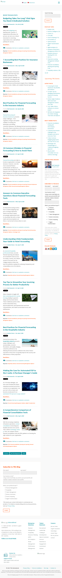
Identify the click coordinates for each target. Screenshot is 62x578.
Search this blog (49, 13)
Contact (53, 537)
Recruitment (42, 528)
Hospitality (31, 532)
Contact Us (53, 568)
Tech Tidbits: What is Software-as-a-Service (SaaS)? (53, 108)
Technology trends (16, 232)
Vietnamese (32, 2)
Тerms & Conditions (37, 568)
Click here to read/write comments (20, 48)
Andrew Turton (10, 245)
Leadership (42, 530)
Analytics (51, 29)
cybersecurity (52, 41)
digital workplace (52, 47)
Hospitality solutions (12, 275)
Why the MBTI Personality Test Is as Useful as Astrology (53, 152)
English (25, 2)
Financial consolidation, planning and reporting (17, 51)
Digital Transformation (30, 403)
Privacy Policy (11, 506)
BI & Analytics (31, 539)
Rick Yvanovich (10, 24)
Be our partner (54, 535)
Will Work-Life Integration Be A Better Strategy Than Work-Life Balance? (54, 113)
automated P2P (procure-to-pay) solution (14, 394)
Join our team (54, 526)
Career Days (54, 533)
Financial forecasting (8, 160)
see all (46, 73)
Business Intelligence (54, 31)
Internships (54, 531)
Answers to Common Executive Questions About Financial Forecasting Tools (19, 195)
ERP (49, 57)
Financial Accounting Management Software (20, 186)
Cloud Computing (53, 37)
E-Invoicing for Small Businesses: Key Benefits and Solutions (54, 87)
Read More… (6, 44)
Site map (46, 568)
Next (24, 453)
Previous (6, 453)
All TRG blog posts (15, 453)
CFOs (9, 444)
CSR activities (52, 39)
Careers (50, 33)
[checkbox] (20, 493)
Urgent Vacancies (55, 528)
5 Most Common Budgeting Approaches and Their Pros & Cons (53, 139)
